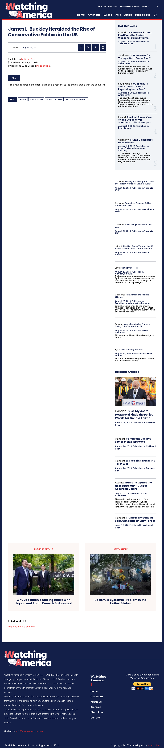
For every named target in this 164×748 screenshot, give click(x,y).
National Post (28, 59)
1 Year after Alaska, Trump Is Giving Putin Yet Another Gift (132, 325)
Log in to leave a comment (22, 626)
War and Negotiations (132, 349)
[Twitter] (157, 6)
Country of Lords (129, 267)
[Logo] (28, 10)
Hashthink (153, 745)
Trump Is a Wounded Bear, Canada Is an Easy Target (135, 519)
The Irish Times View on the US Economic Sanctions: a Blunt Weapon (135, 119)
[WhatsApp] (103, 47)
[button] (155, 15)
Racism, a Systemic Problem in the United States (120, 601)
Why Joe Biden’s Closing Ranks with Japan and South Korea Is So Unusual (43, 601)
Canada (22, 99)
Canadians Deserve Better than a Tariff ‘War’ (133, 204)
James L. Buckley (54, 99)
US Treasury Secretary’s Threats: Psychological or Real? (133, 86)
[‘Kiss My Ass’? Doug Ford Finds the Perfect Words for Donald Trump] (135, 391)
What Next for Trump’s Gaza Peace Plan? (134, 57)
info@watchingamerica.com (29, 731)
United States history (76, 99)
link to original (43, 65)
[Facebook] (81, 47)
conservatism (36, 99)
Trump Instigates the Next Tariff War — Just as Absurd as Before (133, 485)
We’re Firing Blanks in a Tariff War (133, 225)
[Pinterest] (95, 47)
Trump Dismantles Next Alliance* (135, 141)
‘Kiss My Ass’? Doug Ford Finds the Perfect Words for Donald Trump (134, 35)
